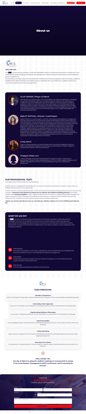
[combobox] (25, 394)
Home (12, 3)
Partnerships (45, 3)
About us (18, 3)
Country (16, 392)
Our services (26, 3)
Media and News (35, 3)
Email (44, 387)
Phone (39, 392)
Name (15, 387)
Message (16, 397)
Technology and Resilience (57, 3)
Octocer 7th (70, 3)
